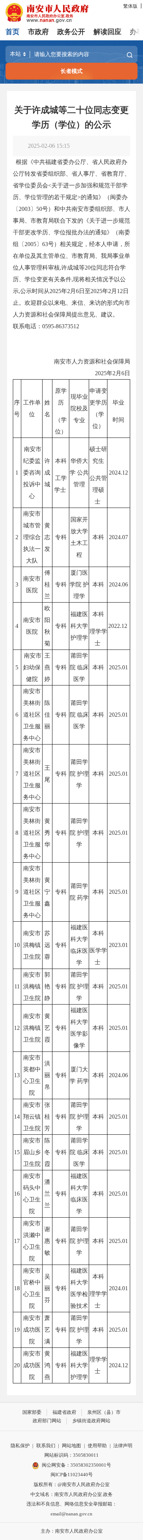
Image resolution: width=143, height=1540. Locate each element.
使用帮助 (97, 1445)
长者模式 (71, 71)
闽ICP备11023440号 (72, 1474)
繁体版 (130, 6)
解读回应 (107, 32)
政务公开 (71, 32)
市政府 (38, 32)
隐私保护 (20, 1445)
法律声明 (122, 1445)
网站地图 (71, 1445)
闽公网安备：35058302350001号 (76, 1465)
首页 (12, 32)
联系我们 (45, 1445)
